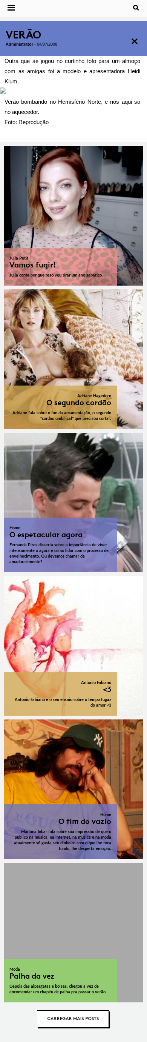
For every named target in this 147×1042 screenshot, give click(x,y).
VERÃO (23, 34)
